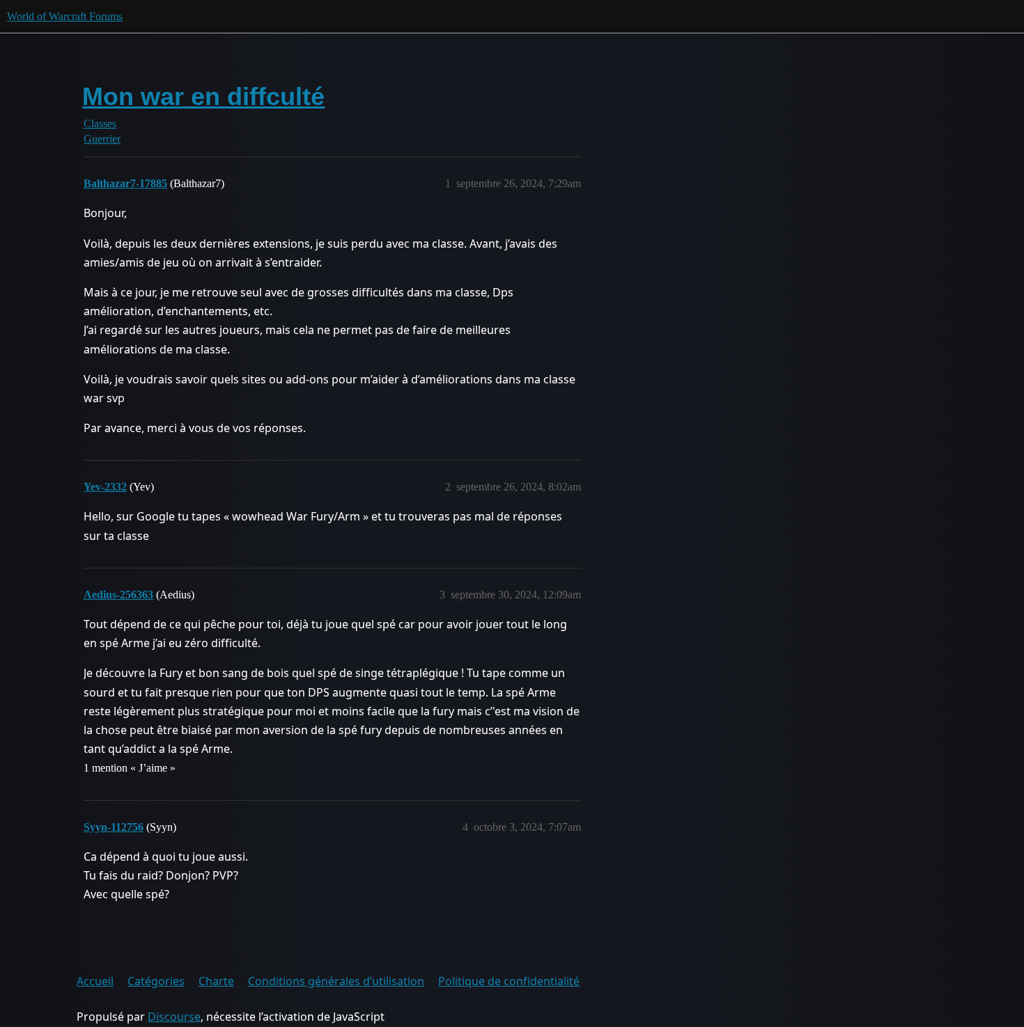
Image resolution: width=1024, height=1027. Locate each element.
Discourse (174, 1016)
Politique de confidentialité (509, 981)
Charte (216, 981)
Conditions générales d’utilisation (336, 981)
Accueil (95, 981)
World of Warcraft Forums (65, 16)
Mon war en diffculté (203, 96)
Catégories (156, 981)
